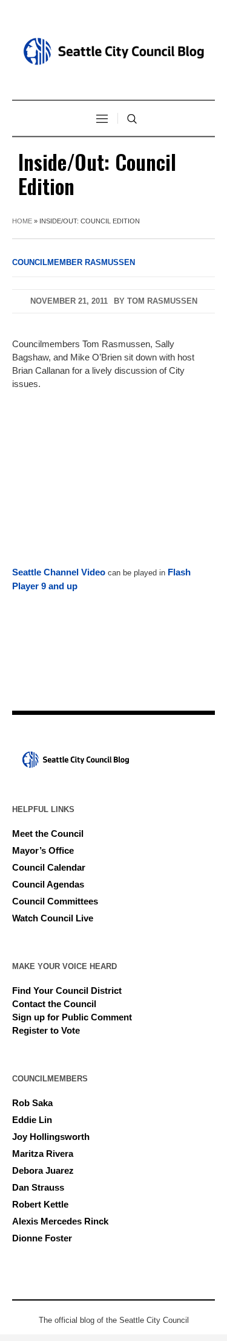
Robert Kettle (40, 1204)
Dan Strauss (38, 1187)
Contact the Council (54, 1004)
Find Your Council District (67, 990)
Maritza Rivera (42, 1153)
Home (22, 221)
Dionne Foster (42, 1238)
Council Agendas (48, 884)
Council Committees (55, 901)
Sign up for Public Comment (72, 1017)
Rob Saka (32, 1103)
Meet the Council (48, 833)
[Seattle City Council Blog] (114, 51)
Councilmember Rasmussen (73, 262)
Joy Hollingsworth (51, 1136)
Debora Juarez (43, 1170)
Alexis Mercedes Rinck (60, 1221)
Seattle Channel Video (58, 572)
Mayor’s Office (43, 850)
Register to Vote (46, 1030)
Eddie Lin (32, 1120)
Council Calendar (48, 867)
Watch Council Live (52, 918)
